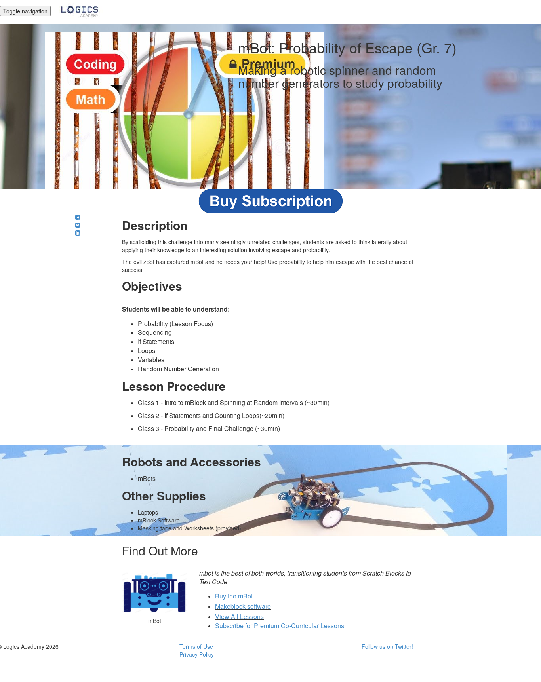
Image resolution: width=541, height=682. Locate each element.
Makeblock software (243, 606)
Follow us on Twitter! (387, 646)
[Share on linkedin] (77, 233)
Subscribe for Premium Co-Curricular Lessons (279, 625)
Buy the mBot (234, 595)
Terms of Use (196, 646)
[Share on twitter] (77, 225)
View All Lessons (239, 616)
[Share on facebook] (77, 217)
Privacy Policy (196, 654)
